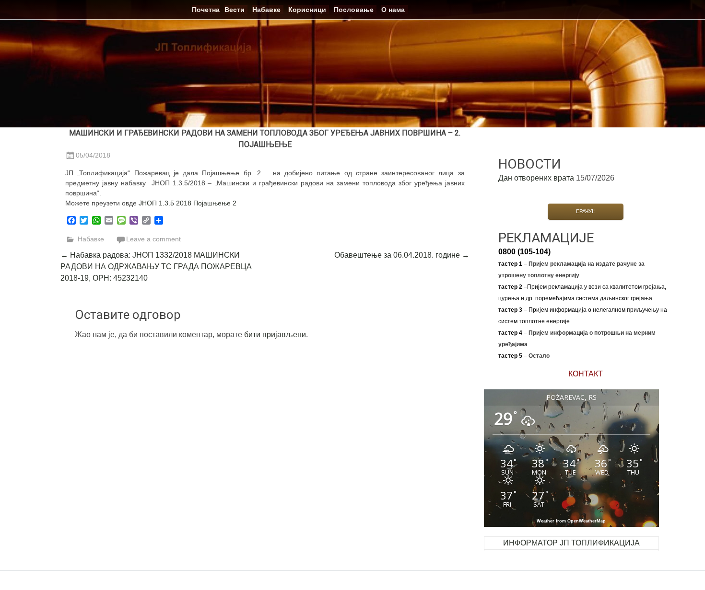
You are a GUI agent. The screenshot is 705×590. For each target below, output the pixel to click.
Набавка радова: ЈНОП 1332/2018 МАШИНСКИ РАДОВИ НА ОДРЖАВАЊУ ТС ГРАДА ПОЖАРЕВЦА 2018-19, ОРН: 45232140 (156, 266)
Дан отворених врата (536, 178)
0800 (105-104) (524, 252)
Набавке (266, 9)
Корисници (307, 9)
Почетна (206, 9)
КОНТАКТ (585, 374)
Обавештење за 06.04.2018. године (402, 255)
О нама (393, 9)
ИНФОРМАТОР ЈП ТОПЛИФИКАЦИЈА (571, 543)
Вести (234, 9)
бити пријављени (275, 334)
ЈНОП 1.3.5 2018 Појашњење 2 (187, 203)
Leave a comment (153, 239)
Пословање (354, 9)
